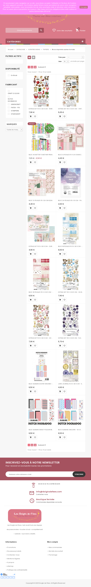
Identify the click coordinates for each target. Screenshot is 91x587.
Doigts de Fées (44, 583)
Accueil (10, 49)
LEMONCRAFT (16, 104)
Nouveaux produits (14, 551)
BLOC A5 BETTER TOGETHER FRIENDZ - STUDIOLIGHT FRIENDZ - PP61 (41, 155)
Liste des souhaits (62, 30)
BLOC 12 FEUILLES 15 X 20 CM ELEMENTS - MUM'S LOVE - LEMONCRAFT (41, 200)
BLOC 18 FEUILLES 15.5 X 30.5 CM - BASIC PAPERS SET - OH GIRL (41, 292)
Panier (80, 30)
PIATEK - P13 (15, 107)
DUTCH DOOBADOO (12, 100)
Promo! (32, 124)
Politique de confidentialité (17, 570)
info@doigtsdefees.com (49, 491)
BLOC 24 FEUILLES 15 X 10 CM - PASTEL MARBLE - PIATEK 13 (70, 200)
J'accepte (83, 7)
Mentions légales (13, 559)
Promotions (11, 547)
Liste (33, 57)
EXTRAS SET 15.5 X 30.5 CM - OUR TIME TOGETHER (41, 246)
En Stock (14, 75)
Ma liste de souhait (56, 551)
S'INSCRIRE (79, 474)
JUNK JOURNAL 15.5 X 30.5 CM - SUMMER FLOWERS (70, 384)
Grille (29, 57)
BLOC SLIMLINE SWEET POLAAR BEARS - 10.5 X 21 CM (41, 430)
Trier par (61, 57)
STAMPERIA (15, 111)
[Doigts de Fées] (45, 16)
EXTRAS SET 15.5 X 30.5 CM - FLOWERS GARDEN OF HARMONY (70, 338)
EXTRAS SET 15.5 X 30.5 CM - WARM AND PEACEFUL (41, 109)
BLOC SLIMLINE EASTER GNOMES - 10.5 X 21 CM (41, 384)
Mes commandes (55, 547)
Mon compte (52, 542)
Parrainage (53, 555)
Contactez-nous (13, 555)
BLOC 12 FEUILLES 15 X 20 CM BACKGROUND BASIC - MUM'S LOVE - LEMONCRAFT (70, 155)
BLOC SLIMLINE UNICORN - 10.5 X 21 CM (70, 430)
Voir (60, 61)
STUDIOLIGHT (15, 114)
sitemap (10, 566)
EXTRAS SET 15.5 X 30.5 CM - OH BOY (70, 292)
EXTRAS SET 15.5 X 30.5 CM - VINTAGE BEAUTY (70, 109)
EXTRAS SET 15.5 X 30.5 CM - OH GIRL (41, 338)
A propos (10, 562)
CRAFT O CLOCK (13, 93)
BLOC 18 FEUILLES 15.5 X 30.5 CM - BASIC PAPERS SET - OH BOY (70, 246)
